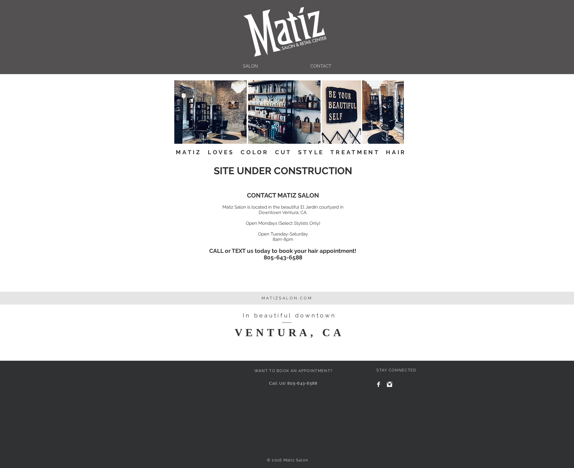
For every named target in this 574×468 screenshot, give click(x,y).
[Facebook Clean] (378, 384)
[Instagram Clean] (389, 384)
